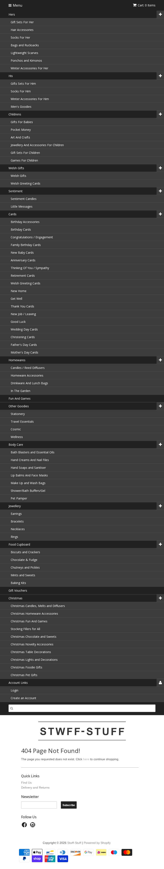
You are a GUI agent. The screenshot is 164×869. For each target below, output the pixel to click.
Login (14, 690)
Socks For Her (20, 37)
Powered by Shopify (97, 842)
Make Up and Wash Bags (28, 483)
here (86, 759)
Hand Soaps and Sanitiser (28, 468)
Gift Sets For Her (22, 22)
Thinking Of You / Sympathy (30, 268)
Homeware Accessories (27, 375)
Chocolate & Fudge (24, 560)
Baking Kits (18, 583)
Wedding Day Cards (24, 329)
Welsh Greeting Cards (25, 183)
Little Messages (21, 206)
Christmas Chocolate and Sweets (33, 637)
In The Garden (20, 391)
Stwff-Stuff (74, 842)
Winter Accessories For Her (29, 68)
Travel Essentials (22, 421)
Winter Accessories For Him (30, 99)
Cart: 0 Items (146, 5)
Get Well (16, 299)
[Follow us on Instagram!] (33, 826)
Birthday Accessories (25, 222)
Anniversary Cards (23, 260)
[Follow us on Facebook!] (25, 826)
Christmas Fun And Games (29, 621)
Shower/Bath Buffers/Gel (28, 491)
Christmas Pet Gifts (24, 675)
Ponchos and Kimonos (26, 60)
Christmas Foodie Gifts (26, 667)
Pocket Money (21, 130)
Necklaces (18, 529)
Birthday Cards (21, 229)
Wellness (17, 437)
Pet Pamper (19, 498)
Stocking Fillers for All (25, 629)
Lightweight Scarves (24, 53)
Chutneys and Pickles (25, 567)
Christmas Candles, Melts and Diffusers (38, 606)
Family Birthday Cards (26, 245)
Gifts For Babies (22, 122)
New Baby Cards (22, 252)
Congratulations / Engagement (32, 237)
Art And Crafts (20, 137)
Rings (14, 537)
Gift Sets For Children (25, 153)
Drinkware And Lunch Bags (29, 383)
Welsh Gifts (18, 176)
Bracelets (17, 521)
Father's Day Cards (24, 345)
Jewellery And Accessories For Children (37, 145)
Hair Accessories (22, 30)
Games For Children (24, 160)
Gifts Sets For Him (23, 84)
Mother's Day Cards (24, 352)
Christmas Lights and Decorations (34, 660)
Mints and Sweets (23, 575)
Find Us (26, 782)
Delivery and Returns (35, 787)
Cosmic (16, 429)
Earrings (16, 514)
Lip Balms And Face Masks (29, 475)
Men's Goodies (21, 107)
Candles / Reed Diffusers (28, 368)
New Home (18, 291)
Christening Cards (23, 337)
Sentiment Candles (24, 199)
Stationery (18, 414)
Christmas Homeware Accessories (34, 613)
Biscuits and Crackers (25, 552)
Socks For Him (21, 91)
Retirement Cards (23, 276)
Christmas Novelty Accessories (32, 644)
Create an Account (23, 698)
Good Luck (18, 322)
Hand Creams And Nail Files (30, 460)
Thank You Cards (22, 306)
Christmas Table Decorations (31, 652)
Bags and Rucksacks (25, 45)
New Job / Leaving (23, 314)
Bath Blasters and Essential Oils (32, 452)
